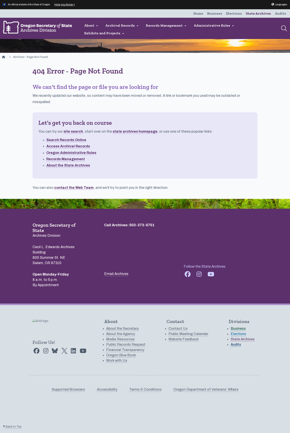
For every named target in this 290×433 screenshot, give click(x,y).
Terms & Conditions (145, 389)
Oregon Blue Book (121, 355)
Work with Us (116, 360)
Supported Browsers (68, 389)
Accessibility (107, 389)
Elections (234, 13)
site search (73, 131)
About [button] (91, 25)
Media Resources (120, 339)
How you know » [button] (64, 4)
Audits (280, 13)
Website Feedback (183, 339)
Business (214, 13)
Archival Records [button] (122, 25)
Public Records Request (125, 344)
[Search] (284, 28)
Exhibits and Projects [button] (104, 33)
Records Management (65, 159)
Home (198, 13)
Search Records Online (66, 140)
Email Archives (116, 274)
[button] (279, 4)
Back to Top (13, 426)
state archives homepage (135, 131)
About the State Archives (68, 165)
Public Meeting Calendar (188, 334)
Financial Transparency (125, 350)
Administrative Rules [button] (214, 25)
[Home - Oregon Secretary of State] (3, 57)
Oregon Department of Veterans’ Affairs (206, 389)
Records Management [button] (166, 25)
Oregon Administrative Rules (71, 153)
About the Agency (120, 334)
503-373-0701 (141, 225)
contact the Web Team (74, 188)
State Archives (258, 13)
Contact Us (178, 329)
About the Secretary (122, 329)
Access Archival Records (68, 146)
